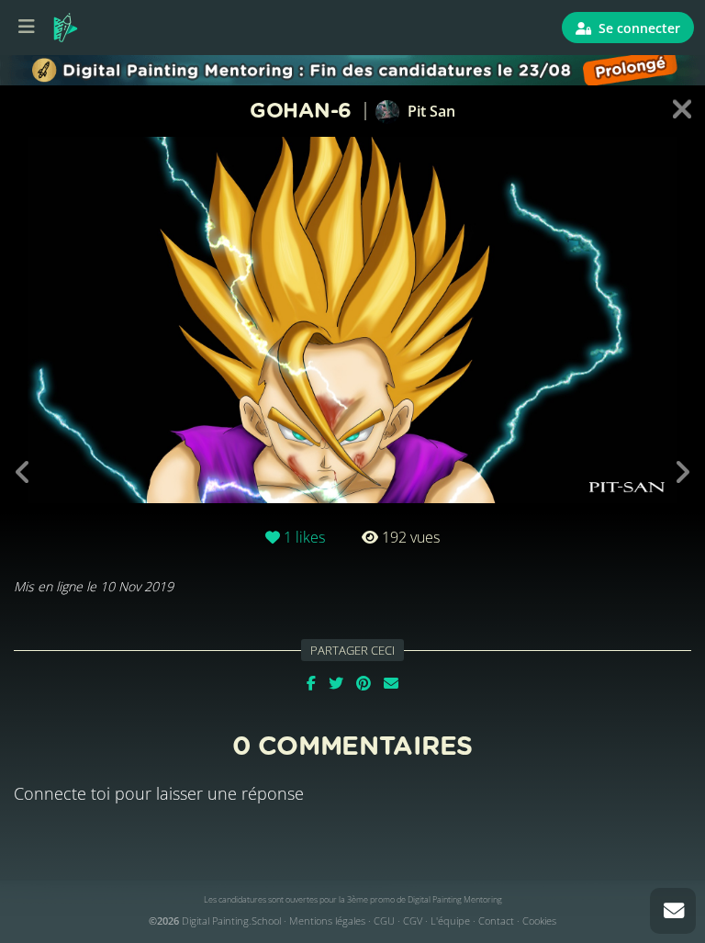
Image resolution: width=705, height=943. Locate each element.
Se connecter (637, 28)
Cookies (539, 920)
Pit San (429, 111)
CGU (384, 920)
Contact (496, 920)
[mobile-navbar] (26, 27)
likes (304, 537)
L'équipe (450, 920)
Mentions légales (327, 920)
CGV (412, 920)
